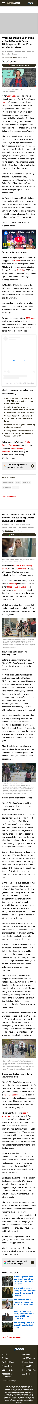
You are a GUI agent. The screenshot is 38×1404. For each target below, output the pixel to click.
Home (4, 496)
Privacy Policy (7, 1366)
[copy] (15, 61)
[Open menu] (3, 3)
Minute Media (14, 1386)
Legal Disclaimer (29, 1370)
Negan (18, 482)
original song (19, 590)
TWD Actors (12, 496)
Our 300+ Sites (28, 1358)
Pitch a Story (27, 1362)
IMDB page (30, 318)
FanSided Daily (8, 1362)
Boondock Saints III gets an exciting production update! (19, 426)
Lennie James (26, 482)
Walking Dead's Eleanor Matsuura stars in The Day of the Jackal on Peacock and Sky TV (19, 433)
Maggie (10, 587)
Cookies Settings (9, 1381)
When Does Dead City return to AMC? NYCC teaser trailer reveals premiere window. (18, 401)
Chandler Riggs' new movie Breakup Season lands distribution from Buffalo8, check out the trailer (19, 409)
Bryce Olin (9, 531)
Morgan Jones (7, 487)
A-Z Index (26, 1374)
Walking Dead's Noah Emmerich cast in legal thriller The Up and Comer (18, 418)
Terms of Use (28, 1366)
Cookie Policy (7, 1370)
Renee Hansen (10, 57)
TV (15, 487)
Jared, (5, 102)
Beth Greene (22, 569)
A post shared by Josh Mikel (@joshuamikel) (19, 383)
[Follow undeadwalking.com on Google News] (32, 466)
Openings (26, 1354)
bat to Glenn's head (11, 1095)
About (4, 1354)
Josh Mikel (11, 96)
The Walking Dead (8, 482)
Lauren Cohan (20, 587)
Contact (5, 1358)
